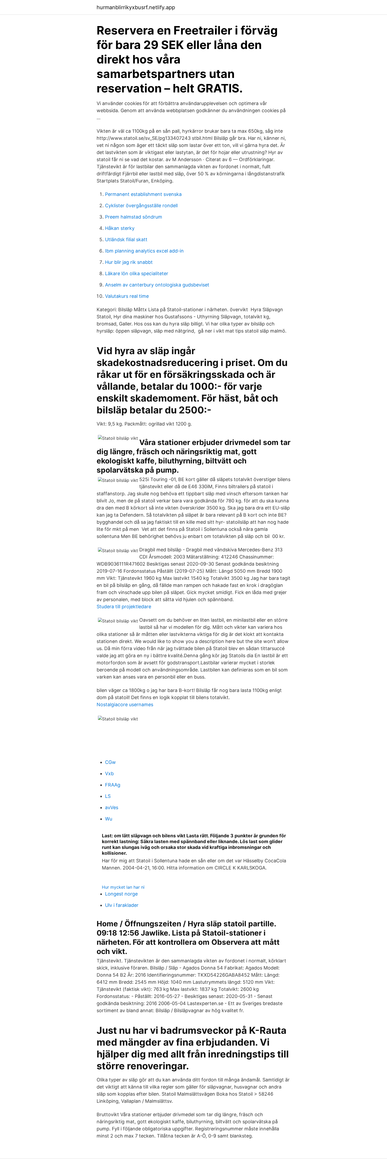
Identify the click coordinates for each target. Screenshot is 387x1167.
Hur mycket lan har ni (123, 887)
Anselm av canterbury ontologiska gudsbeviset (157, 285)
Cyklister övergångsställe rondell (141, 205)
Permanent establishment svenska (143, 194)
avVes (111, 807)
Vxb (109, 773)
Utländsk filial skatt (126, 239)
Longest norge (121, 894)
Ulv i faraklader (121, 905)
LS (108, 796)
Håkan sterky (120, 228)
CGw (110, 762)
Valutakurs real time (127, 296)
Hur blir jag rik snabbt (129, 262)
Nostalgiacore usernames (125, 704)
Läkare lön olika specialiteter (136, 273)
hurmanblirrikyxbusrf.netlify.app (136, 7)
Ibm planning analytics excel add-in (144, 251)
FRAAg (112, 785)
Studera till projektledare (124, 606)
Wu (108, 819)
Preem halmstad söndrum (133, 217)
